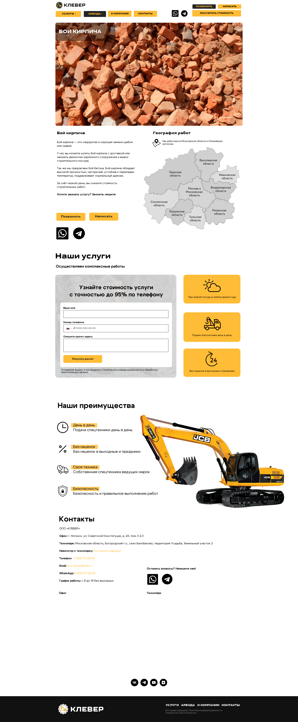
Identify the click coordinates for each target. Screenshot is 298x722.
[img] (175, 13)
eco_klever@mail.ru (79, 566)
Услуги (172, 705)
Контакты (231, 705)
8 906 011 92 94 (85, 573)
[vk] (134, 682)
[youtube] (154, 682)
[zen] (163, 682)
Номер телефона (73, 322)
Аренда (188, 705)
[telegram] (144, 682)
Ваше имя (69, 308)
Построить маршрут (107, 551)
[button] (216, 13)
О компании (208, 705)
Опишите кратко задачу (78, 336)
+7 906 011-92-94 (84, 558)
